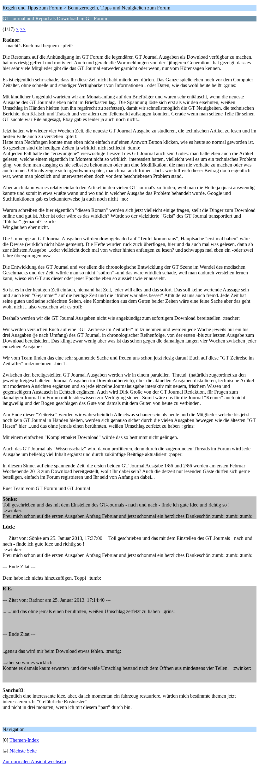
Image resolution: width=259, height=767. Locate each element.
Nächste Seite (23, 750)
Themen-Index (24, 740)
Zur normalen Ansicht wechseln (34, 761)
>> (23, 29)
